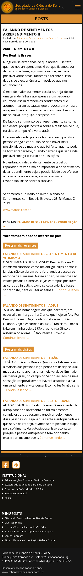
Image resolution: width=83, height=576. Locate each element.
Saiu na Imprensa (14, 536)
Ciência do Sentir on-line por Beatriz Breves (40, 38)
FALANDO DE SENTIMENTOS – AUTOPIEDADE (36, 401)
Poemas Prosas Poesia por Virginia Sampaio (29, 531)
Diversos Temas (13, 522)
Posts (8, 498)
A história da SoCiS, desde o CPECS (24, 489)
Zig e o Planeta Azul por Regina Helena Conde (30, 540)
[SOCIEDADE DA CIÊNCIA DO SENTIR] (32, 7)
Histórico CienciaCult (16, 493)
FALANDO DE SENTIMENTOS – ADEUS (30, 305)
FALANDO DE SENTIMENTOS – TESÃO (30, 358)
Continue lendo (16, 338)
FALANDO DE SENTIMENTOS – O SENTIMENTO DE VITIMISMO (40, 256)
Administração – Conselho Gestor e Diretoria (29, 480)
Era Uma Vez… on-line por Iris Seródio (25, 527)
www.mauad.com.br (17, 210)
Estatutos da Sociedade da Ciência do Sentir (29, 484)
